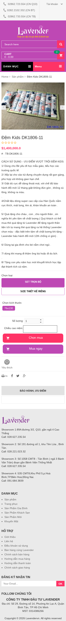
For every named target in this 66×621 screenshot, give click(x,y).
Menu (38, 66)
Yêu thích (6, 367)
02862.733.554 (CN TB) (21, 16)
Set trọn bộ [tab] (33, 281)
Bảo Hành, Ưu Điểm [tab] (33, 390)
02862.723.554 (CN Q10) (22, 4)
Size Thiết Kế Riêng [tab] (33, 291)
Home (4, 76)
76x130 (8, 308)
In (6, 375)
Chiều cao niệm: (13, 328)
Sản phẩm (18, 76)
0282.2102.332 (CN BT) (21, 10)
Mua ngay (36, 348)
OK (60, 583)
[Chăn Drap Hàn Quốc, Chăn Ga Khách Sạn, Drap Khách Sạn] (33, 25)
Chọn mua (36, 337)
